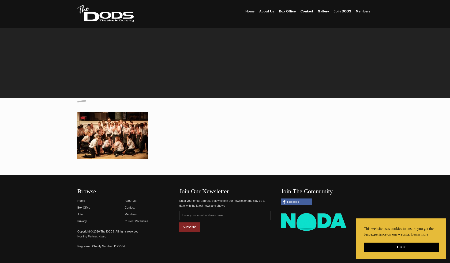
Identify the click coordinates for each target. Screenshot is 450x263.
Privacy (82, 221)
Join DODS (342, 11)
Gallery (323, 11)
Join (80, 214)
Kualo (102, 236)
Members (363, 11)
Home (250, 11)
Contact (306, 11)
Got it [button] (401, 247)
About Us (266, 11)
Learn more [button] (419, 234)
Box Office (287, 11)
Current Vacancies (136, 221)
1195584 (119, 246)
